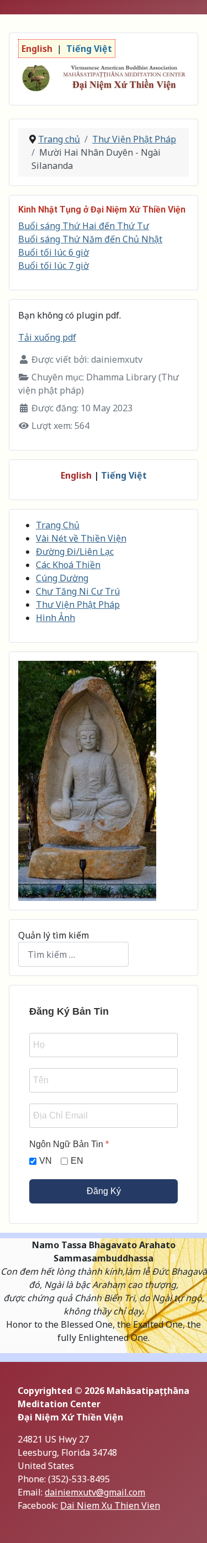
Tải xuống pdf (47, 337)
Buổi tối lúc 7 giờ (53, 265)
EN (77, 1160)
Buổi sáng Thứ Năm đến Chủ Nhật (90, 239)
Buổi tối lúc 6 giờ (53, 252)
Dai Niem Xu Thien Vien (110, 1505)
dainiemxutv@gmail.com (95, 1492)
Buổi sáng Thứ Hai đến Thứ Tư (83, 226)
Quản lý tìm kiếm (53, 935)
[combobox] (73, 954)
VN (45, 1160)
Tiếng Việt (124, 475)
